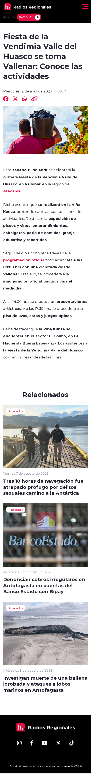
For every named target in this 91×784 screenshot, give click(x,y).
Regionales (15, 411)
